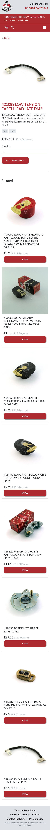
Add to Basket (15, 160)
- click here (23, 20)
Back (6, 38)
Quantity (6, 146)
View (25, 259)
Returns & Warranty (19, 814)
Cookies (36, 814)
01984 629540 (36, 8)
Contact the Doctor (17, 818)
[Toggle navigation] (44, 28)
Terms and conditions (25, 810)
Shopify (29, 825)
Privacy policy (36, 818)
